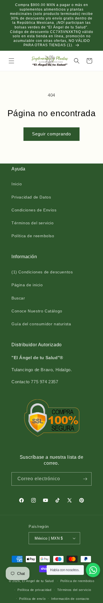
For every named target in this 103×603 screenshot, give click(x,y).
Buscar (18, 298)
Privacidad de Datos (31, 197)
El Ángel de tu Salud (38, 581)
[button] (11, 61)
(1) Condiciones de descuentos (42, 272)
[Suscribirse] (85, 479)
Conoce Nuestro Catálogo (36, 311)
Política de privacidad (34, 590)
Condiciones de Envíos (34, 210)
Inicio (16, 184)
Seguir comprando (51, 133)
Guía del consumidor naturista (41, 324)
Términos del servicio (32, 223)
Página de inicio (27, 285)
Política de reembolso (32, 236)
